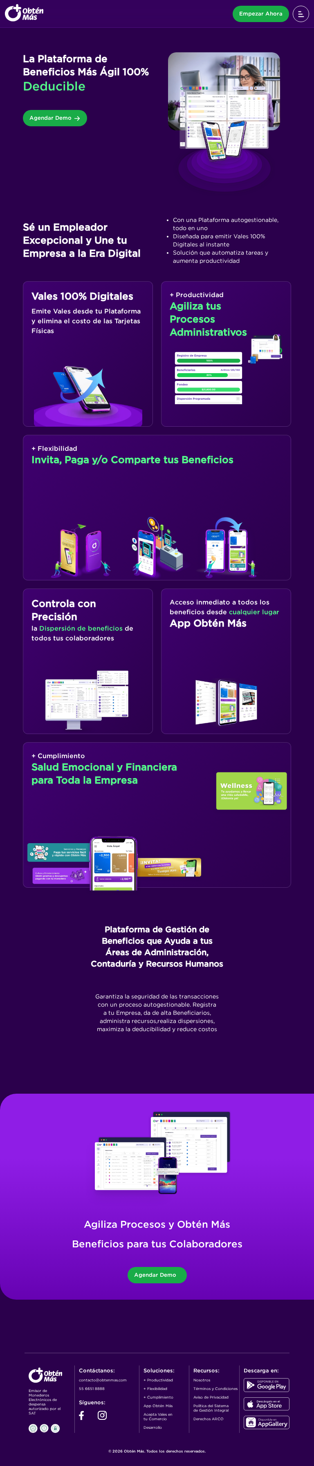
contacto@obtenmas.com (103, 1380)
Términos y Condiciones (215, 1389)
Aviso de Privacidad (211, 1397)
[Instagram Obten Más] (102, 1418)
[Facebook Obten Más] (81, 1418)
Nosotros (201, 1380)
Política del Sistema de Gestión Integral (211, 1408)
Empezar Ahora (261, 14)
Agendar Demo (50, 118)
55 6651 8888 (92, 1389)
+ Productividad (158, 1380)
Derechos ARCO (208, 1419)
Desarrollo (153, 1428)
